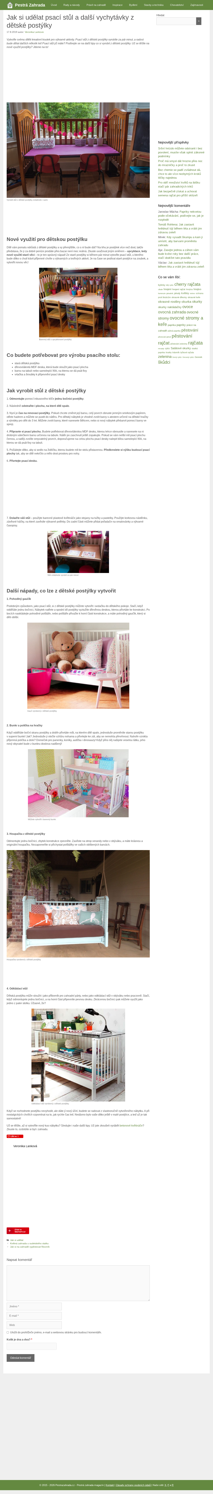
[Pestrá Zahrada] (11, 5)
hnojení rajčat (178, 289)
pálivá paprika (174, 331)
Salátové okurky (181, 348)
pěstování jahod (164, 337)
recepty (161, 349)
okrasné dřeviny (179, 297)
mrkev (192, 293)
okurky (197, 301)
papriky (181, 325)
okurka (186, 301)
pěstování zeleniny (178, 344)
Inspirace (117, 4)
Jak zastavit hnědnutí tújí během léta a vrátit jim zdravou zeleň (180, 228)
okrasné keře (194, 297)
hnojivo (197, 289)
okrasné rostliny (169, 301)
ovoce (187, 306)
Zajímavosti (196, 4)
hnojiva (189, 289)
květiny (185, 293)
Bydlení (133, 4)
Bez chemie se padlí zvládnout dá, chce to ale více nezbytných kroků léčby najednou (179, 174)
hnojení (167, 289)
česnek (198, 357)
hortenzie (162, 293)
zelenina (165, 357)
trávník (176, 352)
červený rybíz (188, 357)
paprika (172, 325)
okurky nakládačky (170, 307)
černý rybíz (177, 357)
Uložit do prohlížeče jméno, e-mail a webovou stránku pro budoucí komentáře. (56, 1332)
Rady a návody (71, 4)
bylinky (161, 285)
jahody (177, 293)
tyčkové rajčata (187, 352)
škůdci (164, 362)
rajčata (195, 343)
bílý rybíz (170, 285)
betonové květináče (131, 1125)
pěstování (189, 330)
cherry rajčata (187, 284)
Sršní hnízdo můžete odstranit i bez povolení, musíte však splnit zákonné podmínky (181, 152)
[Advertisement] (78, 75)
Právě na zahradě (96, 4)
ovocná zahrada (172, 312)
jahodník (169, 293)
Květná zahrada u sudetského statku (29, 1243)
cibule (160, 289)
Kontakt (110, 1485)
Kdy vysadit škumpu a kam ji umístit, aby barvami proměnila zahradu (180, 241)
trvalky (169, 353)
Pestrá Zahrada (30, 5)
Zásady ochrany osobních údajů (133, 1485)
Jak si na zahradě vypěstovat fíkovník (30, 1247)
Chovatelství (177, 4)
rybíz (167, 348)
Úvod (54, 4)
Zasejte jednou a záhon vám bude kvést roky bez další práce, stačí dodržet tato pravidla (178, 254)
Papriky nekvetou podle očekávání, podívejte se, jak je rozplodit (181, 215)
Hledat (160, 15)
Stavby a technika (153, 4)
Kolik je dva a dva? (19, 1339)
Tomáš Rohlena (167, 224)
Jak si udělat (16, 1240)
